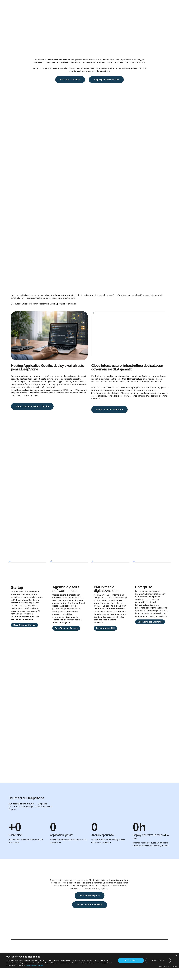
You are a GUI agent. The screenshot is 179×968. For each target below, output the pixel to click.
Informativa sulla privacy (34, 965)
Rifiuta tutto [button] (158, 960)
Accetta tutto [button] (131, 960)
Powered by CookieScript (168, 967)
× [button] (176, 956)
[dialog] (89, 960)
